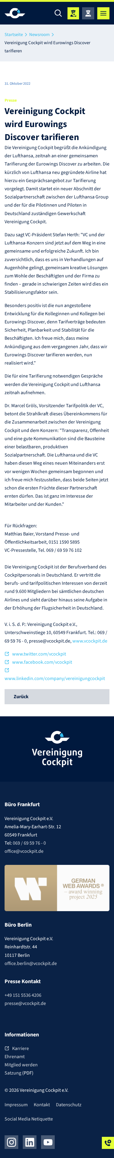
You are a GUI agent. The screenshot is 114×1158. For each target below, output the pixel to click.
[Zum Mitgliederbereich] (88, 13)
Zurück (21, 696)
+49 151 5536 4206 (23, 995)
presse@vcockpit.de (25, 1003)
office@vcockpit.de (24, 851)
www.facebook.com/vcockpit (42, 662)
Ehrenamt (15, 1056)
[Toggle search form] (58, 13)
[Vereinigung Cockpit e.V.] (23, 13)
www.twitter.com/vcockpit (39, 654)
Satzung (13, 1073)
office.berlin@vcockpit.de (31, 963)
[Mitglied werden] (73, 13)
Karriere (20, 1048)
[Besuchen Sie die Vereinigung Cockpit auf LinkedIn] (29, 1142)
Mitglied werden (21, 1065)
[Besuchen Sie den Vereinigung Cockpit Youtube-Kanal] (48, 1142)
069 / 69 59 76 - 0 (29, 843)
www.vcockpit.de (89, 641)
